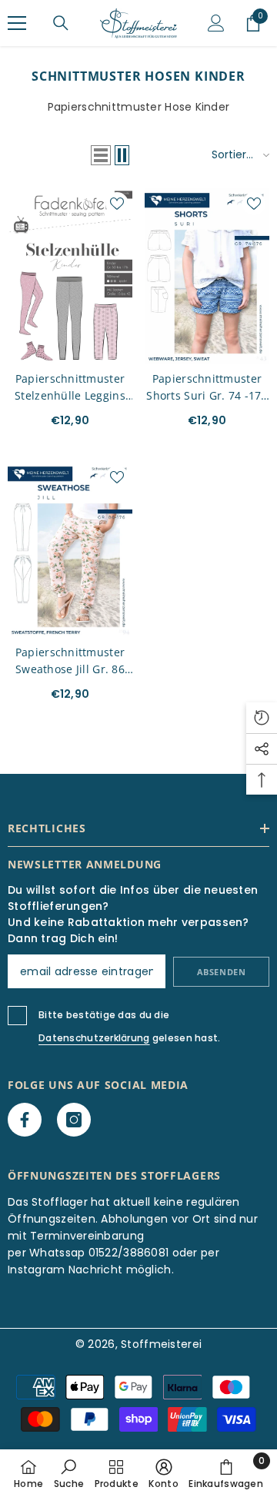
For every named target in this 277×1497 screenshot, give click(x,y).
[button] (101, 155)
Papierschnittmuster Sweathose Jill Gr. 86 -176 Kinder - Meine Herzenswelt (70, 661)
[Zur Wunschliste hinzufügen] (116, 203)
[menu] (17, 23)
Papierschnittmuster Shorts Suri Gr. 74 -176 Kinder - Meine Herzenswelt (206, 387)
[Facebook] (25, 1120)
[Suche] (61, 23)
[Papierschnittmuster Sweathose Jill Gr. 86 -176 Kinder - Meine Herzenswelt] (70, 550)
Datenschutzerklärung (94, 1037)
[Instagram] (74, 1120)
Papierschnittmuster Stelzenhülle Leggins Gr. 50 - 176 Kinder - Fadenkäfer (70, 387)
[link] (68, 1473)
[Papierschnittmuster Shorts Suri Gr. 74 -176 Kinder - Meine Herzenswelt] (207, 276)
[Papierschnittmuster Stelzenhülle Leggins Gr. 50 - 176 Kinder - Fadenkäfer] (70, 276)
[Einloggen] (216, 23)
